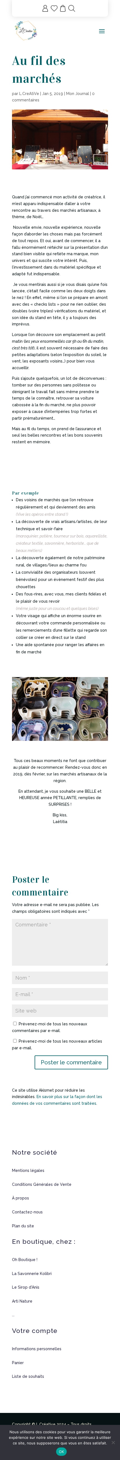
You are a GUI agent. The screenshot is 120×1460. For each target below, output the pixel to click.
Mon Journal (77, 93)
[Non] (113, 1442)
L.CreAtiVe (29, 93)
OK (61, 1451)
